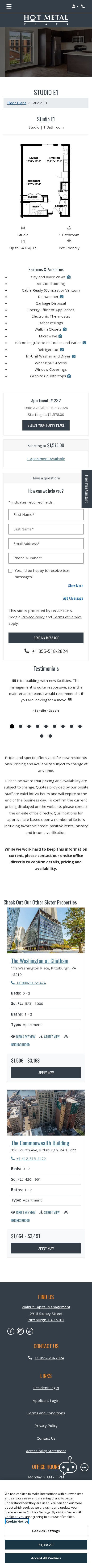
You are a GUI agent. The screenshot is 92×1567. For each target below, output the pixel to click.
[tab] (12, 726)
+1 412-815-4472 (28, 1158)
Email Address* (26, 543)
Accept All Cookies (46, 1558)
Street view (52, 1036)
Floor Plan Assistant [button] (87, 491)
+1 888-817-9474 (28, 982)
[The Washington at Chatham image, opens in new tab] (46, 930)
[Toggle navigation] (9, 6)
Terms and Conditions (46, 1412)
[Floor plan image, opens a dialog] (46, 180)
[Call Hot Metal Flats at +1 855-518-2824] (83, 6)
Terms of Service (67, 616)
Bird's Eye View (25, 1036)
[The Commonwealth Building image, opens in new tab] (46, 1113)
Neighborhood (20, 1044)
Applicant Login (46, 1400)
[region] (46, 1523)
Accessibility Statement (46, 1450)
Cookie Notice (17, 1521)
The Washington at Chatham (39, 960)
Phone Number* (27, 557)
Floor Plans (16, 102)
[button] (75, 6)
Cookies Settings (46, 1531)
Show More (76, 585)
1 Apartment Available (46, 458)
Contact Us (46, 1438)
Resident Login (46, 1387)
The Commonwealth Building (40, 1142)
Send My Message (46, 637)
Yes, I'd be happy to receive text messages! (42, 573)
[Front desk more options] (84, 1467)
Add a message (73, 598)
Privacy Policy (33, 616)
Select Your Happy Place (49, 425)
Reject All (45, 1544)
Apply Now (46, 1072)
